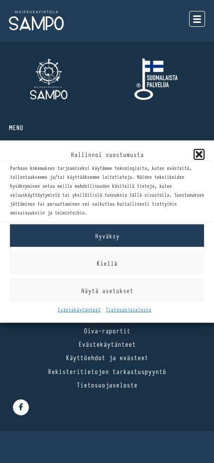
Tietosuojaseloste (128, 309)
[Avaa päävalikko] (197, 19)
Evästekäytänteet (79, 309)
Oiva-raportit (107, 330)
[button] (199, 154)
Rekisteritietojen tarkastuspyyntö (107, 371)
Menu (16, 127)
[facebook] (21, 407)
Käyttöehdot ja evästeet (107, 357)
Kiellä (107, 263)
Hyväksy (107, 235)
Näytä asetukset (107, 290)
